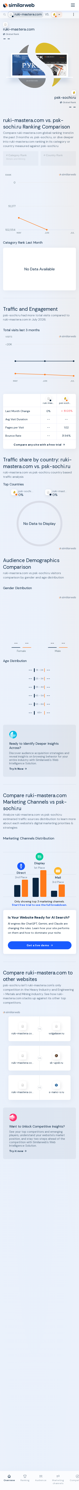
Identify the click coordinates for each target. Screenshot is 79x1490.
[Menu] (73, 5)
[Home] (19, 5)
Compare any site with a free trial (37, 444)
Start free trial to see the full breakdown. (39, 905)
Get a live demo (38, 945)
